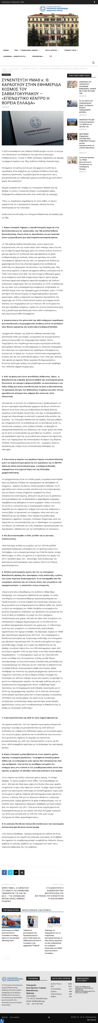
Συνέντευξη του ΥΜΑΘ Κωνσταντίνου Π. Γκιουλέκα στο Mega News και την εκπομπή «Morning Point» (10, 935)
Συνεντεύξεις (14, 69)
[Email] (16, 872)
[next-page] (7, 958)
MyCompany (91, 1020)
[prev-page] (3, 958)
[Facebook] (94, 2)
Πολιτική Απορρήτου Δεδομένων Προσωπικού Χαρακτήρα (84, 988)
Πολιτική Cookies (81, 993)
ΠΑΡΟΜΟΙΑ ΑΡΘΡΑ (11, 910)
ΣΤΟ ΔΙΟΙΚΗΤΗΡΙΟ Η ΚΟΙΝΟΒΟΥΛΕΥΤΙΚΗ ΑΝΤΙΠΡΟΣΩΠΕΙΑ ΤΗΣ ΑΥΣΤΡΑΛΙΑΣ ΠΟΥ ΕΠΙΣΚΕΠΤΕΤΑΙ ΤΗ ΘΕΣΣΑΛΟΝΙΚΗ (49, 893)
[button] (93, 63)
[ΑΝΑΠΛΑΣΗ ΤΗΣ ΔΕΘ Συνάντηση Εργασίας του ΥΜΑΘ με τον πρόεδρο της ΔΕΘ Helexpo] (72, 122)
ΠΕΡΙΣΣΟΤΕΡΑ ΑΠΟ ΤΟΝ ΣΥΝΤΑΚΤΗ (36, 910)
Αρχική (4, 69)
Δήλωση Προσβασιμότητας (85, 991)
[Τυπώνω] (21, 872)
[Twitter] (10, 872)
